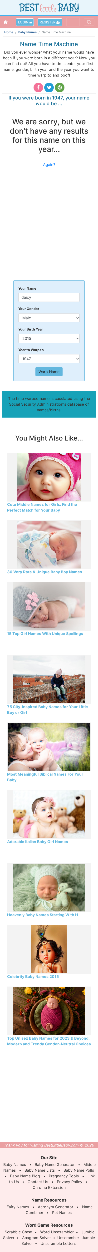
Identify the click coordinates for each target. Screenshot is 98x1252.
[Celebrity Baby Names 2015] (49, 948)
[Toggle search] (89, 22)
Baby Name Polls (79, 1170)
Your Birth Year (30, 329)
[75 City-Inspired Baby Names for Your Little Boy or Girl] (49, 679)
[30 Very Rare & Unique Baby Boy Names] (49, 544)
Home (8, 32)
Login (23, 22)
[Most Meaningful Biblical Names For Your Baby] (49, 746)
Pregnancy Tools (64, 1176)
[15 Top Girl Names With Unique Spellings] (49, 605)
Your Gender (28, 309)
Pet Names (62, 1212)
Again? (49, 164)
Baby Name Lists (39, 1170)
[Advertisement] (49, 226)
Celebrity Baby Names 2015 (33, 976)
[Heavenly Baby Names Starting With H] (49, 887)
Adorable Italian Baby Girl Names (37, 841)
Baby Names (27, 32)
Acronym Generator (55, 1206)
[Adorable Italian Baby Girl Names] (49, 813)
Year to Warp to (31, 350)
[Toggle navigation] (73, 22)
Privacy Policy (69, 1181)
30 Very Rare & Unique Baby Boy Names (44, 571)
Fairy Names (18, 1206)
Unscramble (68, 1237)
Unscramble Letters (58, 1243)
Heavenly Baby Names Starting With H (42, 914)
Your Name (27, 288)
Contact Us (38, 1181)
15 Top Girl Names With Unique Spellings (45, 633)
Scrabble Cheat (19, 1232)
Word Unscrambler (57, 1232)
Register (48, 22)
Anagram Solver (36, 1237)
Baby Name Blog (25, 1176)
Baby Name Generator (55, 1164)
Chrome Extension (49, 1187)
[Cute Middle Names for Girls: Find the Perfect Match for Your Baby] (49, 476)
